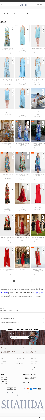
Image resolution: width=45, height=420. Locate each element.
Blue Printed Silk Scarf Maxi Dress (7, 174)
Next (30, 280)
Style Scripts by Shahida (36, 365)
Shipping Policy (4, 379)
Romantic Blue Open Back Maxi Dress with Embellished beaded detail (38, 112)
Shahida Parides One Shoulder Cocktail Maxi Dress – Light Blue (22, 80)
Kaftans (2, 369)
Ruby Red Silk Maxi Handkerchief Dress (7, 270)
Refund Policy (4, 381)
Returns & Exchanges (20, 365)
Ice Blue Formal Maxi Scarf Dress (22, 46)
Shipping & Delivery (20, 363)
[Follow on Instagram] (12, 389)
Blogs (32, 369)
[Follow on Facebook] (8, 389)
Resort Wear (3, 361)
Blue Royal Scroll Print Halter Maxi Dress (22, 144)
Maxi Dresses (3, 363)
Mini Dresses (3, 365)
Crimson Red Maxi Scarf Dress (22, 205)
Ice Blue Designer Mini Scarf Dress (38, 48)
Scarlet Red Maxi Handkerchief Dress (38, 238)
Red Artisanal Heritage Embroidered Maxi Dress (38, 270)
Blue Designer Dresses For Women (7, 143)
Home (7, 7)
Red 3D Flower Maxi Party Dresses (22, 269)
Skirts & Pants (4, 371)
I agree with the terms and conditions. (23, 339)
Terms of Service (4, 383)
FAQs (17, 369)
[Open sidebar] (1, 211)
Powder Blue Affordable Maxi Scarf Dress (22, 111)
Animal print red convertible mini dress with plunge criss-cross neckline (7, 238)
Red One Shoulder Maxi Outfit (38, 205)
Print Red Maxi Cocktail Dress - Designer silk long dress (7, 206)
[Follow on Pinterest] (15, 389)
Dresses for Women (23, 7)
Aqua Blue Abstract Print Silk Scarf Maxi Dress (38, 175)
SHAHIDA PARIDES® (35, 361)
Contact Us (18, 361)
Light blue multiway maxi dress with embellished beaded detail (7, 80)
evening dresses (4, 292)
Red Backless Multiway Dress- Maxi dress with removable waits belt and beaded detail (22, 238)
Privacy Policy (4, 377)
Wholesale (33, 371)
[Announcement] (22, 1)
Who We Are (33, 363)
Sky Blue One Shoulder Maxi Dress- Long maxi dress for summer (38, 80)
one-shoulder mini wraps (38, 292)
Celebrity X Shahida (35, 367)
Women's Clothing (14, 7)
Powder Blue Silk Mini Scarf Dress (7, 111)
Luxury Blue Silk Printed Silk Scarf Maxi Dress (38, 144)
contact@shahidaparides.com (31, 382)
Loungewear (3, 367)
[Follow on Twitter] (10, 389)
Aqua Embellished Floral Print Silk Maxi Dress (22, 175)
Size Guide (18, 367)
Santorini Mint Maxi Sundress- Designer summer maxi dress (7, 49)
